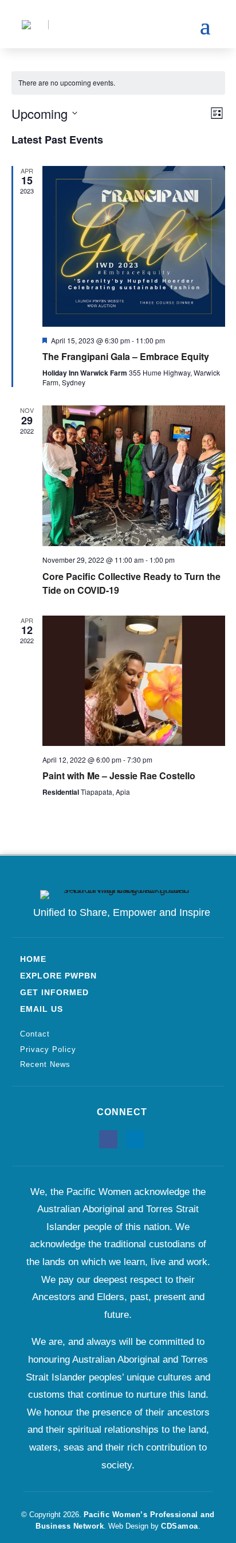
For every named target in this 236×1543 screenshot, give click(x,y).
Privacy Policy (48, 1049)
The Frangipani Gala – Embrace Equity (125, 356)
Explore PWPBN (58, 975)
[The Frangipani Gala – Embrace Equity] (133, 246)
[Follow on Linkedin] (135, 1139)
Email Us (41, 1009)
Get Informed (54, 992)
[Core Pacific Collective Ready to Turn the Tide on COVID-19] (133, 475)
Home (33, 959)
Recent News (45, 1064)
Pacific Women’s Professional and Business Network (125, 1520)
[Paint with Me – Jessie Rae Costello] (133, 681)
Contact (35, 1034)
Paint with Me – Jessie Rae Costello (118, 775)
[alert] (118, 83)
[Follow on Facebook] (108, 1139)
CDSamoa (179, 1526)
